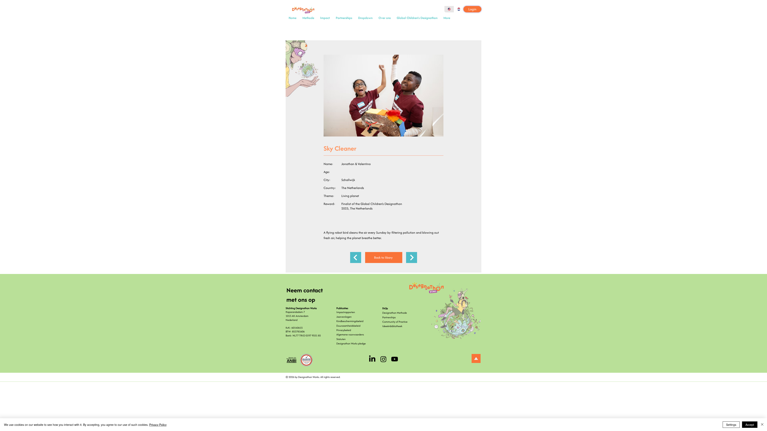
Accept (749, 425)
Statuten (341, 339)
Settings (731, 425)
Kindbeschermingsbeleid (349, 321)
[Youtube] (394, 359)
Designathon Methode (394, 313)
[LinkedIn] (372, 359)
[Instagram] (383, 359)
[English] (449, 9)
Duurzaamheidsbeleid (348, 326)
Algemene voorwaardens (350, 334)
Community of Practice (394, 322)
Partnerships (389, 317)
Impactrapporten (345, 312)
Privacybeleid (343, 330)
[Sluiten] (762, 424)
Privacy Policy (158, 425)
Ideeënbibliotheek (392, 326)
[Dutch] (458, 9)
